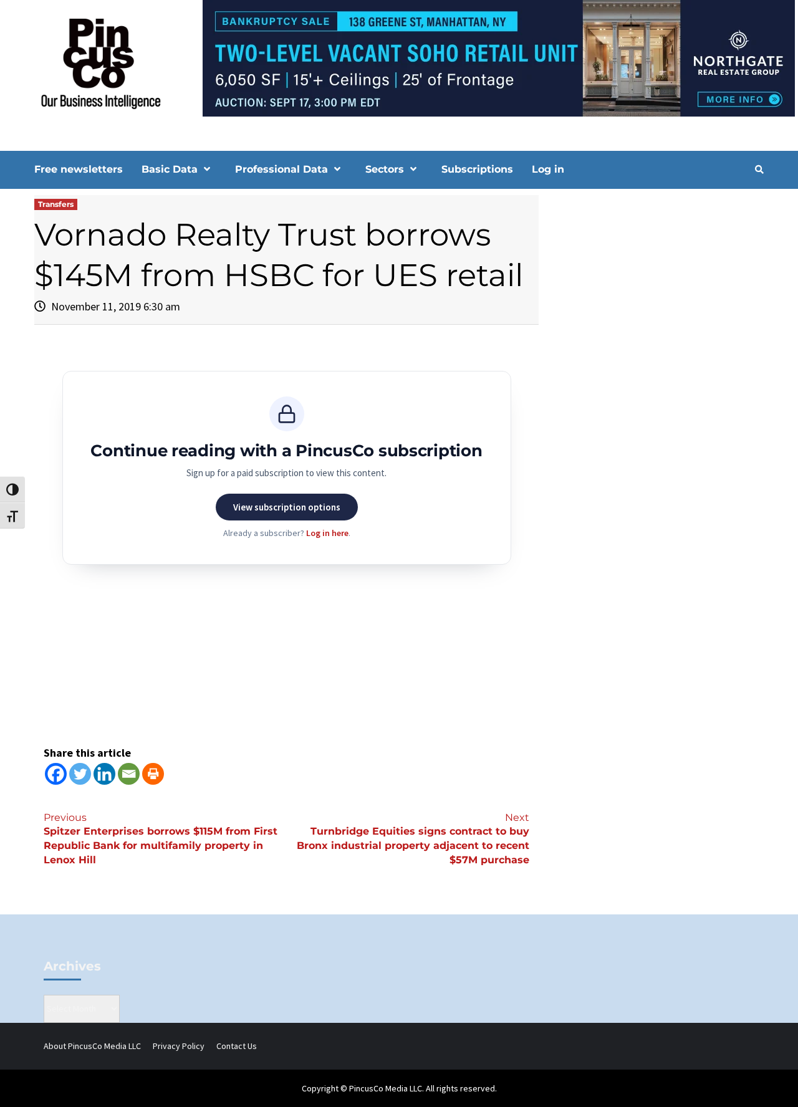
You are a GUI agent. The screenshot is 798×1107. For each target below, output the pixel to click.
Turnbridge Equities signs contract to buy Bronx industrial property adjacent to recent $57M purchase (413, 839)
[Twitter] (80, 774)
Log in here (327, 533)
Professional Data (281, 169)
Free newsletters (78, 169)
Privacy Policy (178, 1046)
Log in (548, 169)
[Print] (153, 774)
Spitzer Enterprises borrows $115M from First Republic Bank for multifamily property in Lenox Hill (160, 839)
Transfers (56, 204)
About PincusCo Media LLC (92, 1046)
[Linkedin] (104, 774)
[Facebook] (56, 774)
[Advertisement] (657, 301)
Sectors (384, 169)
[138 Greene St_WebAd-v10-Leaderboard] (399, 57)
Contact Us (236, 1046)
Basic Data (170, 169)
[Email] (129, 774)
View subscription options (286, 507)
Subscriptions (477, 169)
